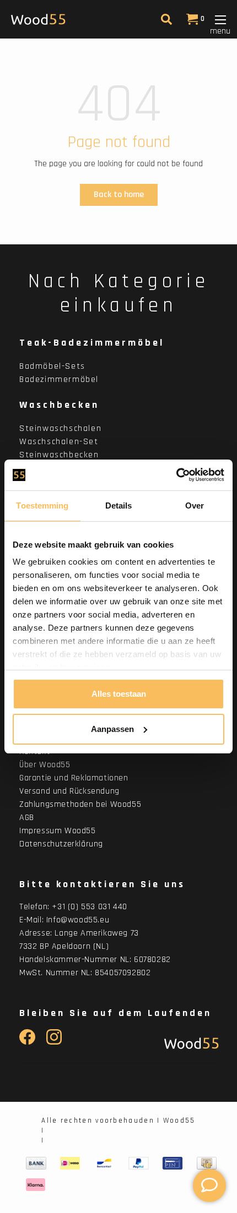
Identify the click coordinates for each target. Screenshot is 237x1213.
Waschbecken (59, 404)
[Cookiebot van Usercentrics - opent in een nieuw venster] (176, 475)
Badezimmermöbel (59, 379)
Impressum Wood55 (57, 831)
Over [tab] (194, 505)
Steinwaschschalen (60, 428)
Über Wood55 (45, 765)
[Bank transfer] (36, 1163)
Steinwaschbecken (59, 455)
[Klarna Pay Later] (35, 1184)
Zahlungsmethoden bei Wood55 (80, 804)
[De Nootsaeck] (189, 1043)
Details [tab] (118, 505)
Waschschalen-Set (59, 441)
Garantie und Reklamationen (73, 778)
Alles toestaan (118, 693)
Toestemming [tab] (42, 505)
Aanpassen (112, 729)
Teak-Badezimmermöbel (91, 342)
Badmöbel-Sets (52, 366)
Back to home (119, 194)
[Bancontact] (104, 1163)
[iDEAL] (70, 1163)
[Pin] (172, 1163)
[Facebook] (27, 1042)
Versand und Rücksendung (69, 791)
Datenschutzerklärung (61, 844)
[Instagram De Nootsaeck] (54, 1042)
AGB (26, 817)
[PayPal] (138, 1163)
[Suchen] (165, 21)
